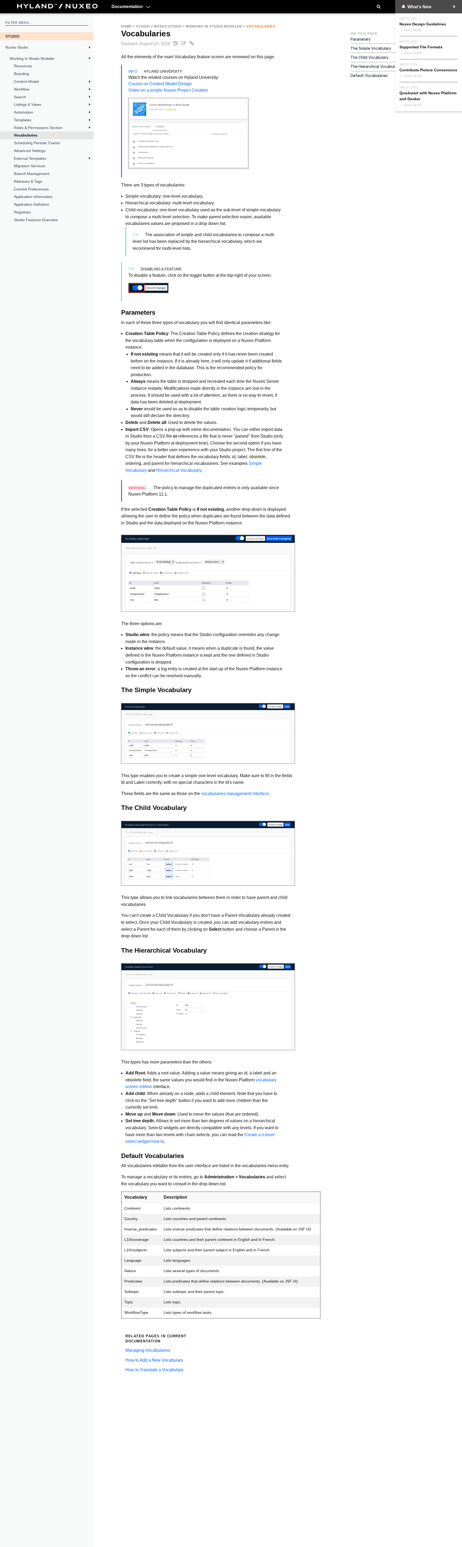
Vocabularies (25, 135)
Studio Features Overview (36, 220)
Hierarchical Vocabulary (178, 470)
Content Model (26, 81)
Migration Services (29, 166)
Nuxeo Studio (16, 47)
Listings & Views (27, 104)
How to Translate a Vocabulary (154, 1369)
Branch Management (31, 174)
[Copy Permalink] (191, 43)
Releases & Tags (28, 181)
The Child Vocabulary (369, 57)
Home (126, 26)
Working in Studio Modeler (32, 58)
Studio (12, 36)
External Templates (30, 158)
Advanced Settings (29, 151)
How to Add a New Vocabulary (154, 1360)
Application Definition (31, 204)
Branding (21, 74)
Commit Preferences (31, 189)
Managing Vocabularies (147, 1350)
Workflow (21, 89)
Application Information (33, 196)
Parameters (361, 39)
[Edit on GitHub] (184, 43)
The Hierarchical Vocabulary (375, 66)
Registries (22, 212)
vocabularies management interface (235, 793)
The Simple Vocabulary (371, 48)
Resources (23, 66)
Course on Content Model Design (160, 83)
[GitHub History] (176, 43)
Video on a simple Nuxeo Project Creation (168, 90)
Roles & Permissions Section (38, 128)
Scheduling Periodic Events (37, 143)
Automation (23, 112)
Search (20, 97)
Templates (22, 120)
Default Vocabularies (369, 75)
